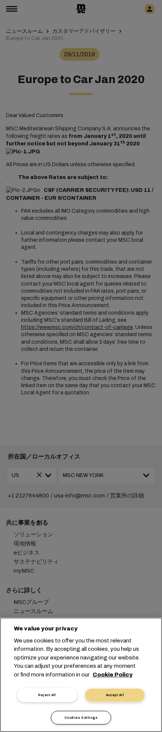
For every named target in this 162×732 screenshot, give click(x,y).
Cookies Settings (81, 718)
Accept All (115, 695)
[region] (81, 675)
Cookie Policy (113, 675)
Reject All (47, 695)
